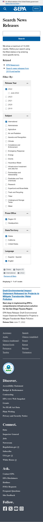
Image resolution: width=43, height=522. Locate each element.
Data (5, 430)
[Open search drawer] (5, 9)
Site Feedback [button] (9, 495)
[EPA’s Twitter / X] (10, 508)
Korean (25, 345)
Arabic (5, 337)
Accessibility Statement (13, 386)
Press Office (10, 213)
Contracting (8, 394)
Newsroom (7, 443)
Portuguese (7, 348)
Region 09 (19, 269)
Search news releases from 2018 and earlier (17, 69)
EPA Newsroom (12, 65)
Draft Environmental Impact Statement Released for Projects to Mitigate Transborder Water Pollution (21, 295)
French (25, 341)
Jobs (5, 438)
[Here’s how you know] (21, 3)
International (10, 273)
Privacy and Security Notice (15, 416)
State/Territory (11, 230)
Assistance (7, 333)
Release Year (11, 83)
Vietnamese (27, 352)
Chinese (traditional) (11, 341)
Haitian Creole (8, 345)
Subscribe (7, 451)
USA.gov (6, 455)
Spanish (25, 333)
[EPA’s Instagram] (21, 508)
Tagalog (6, 352)
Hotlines (6, 482)
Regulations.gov (10, 447)
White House (8, 460)
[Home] (20, 8)
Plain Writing (9, 411)
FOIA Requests (9, 487)
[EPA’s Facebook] (5, 508)
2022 (22, 273)
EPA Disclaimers (10, 478)
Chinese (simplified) (30, 337)
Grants (6, 403)
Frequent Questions (11, 491)
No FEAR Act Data (11, 407)
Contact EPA (8, 474)
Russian (25, 348)
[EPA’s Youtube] (16, 508)
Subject (8, 116)
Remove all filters (10, 276)
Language (9, 251)
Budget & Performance (13, 390)
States (8, 269)
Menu (36, 8)
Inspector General (11, 434)
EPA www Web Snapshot (14, 399)
